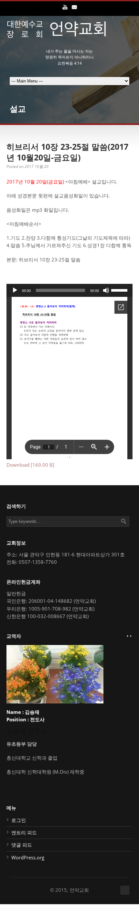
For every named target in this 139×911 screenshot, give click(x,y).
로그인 (18, 820)
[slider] (120, 290)
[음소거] (106, 290)
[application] (69, 290)
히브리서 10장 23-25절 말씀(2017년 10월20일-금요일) (67, 152)
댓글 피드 (21, 844)
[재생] (15, 290)
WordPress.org (27, 857)
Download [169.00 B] (30, 465)
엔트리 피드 (24, 832)
